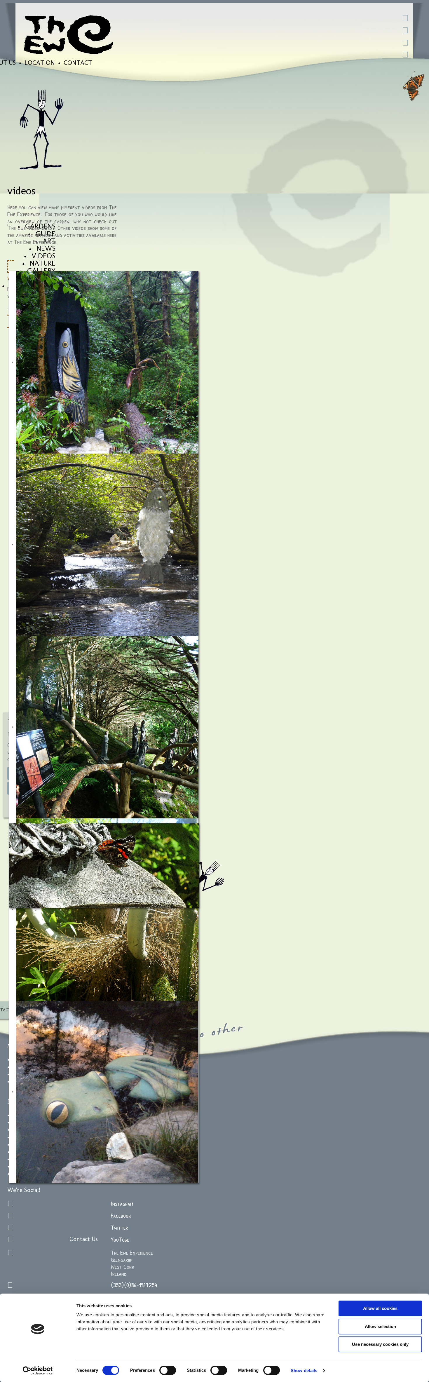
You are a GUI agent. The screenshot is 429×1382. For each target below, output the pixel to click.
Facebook (121, 1215)
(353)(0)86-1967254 (134, 1285)
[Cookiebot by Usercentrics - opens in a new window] (37, 1370)
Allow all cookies (380, 1308)
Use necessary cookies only (380, 1344)
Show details (304, 1370)
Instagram (122, 1203)
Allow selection (380, 1326)
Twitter (119, 1227)
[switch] (167, 1370)
